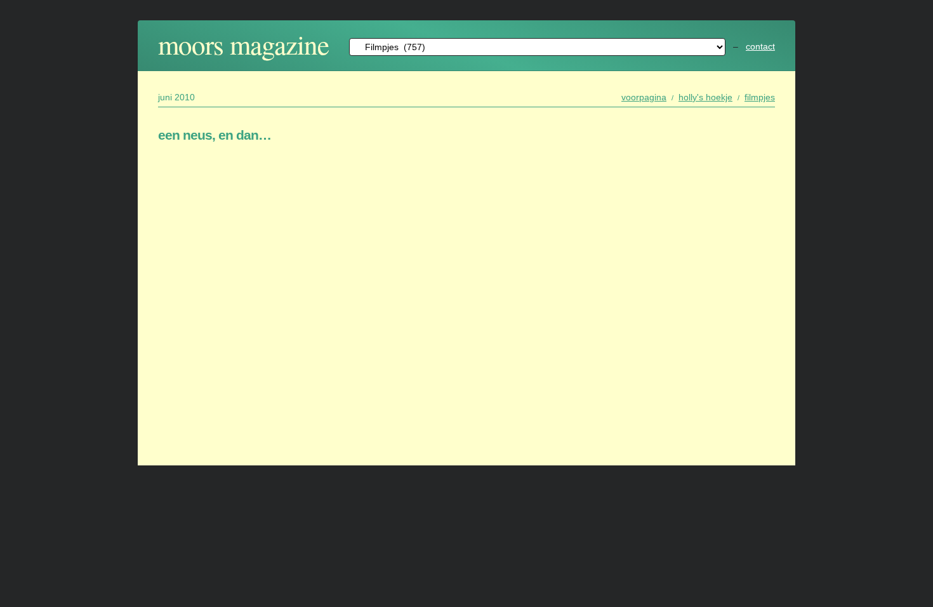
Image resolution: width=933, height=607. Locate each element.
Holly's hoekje (705, 97)
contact (760, 46)
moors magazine (243, 44)
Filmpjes (759, 97)
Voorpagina (643, 97)
